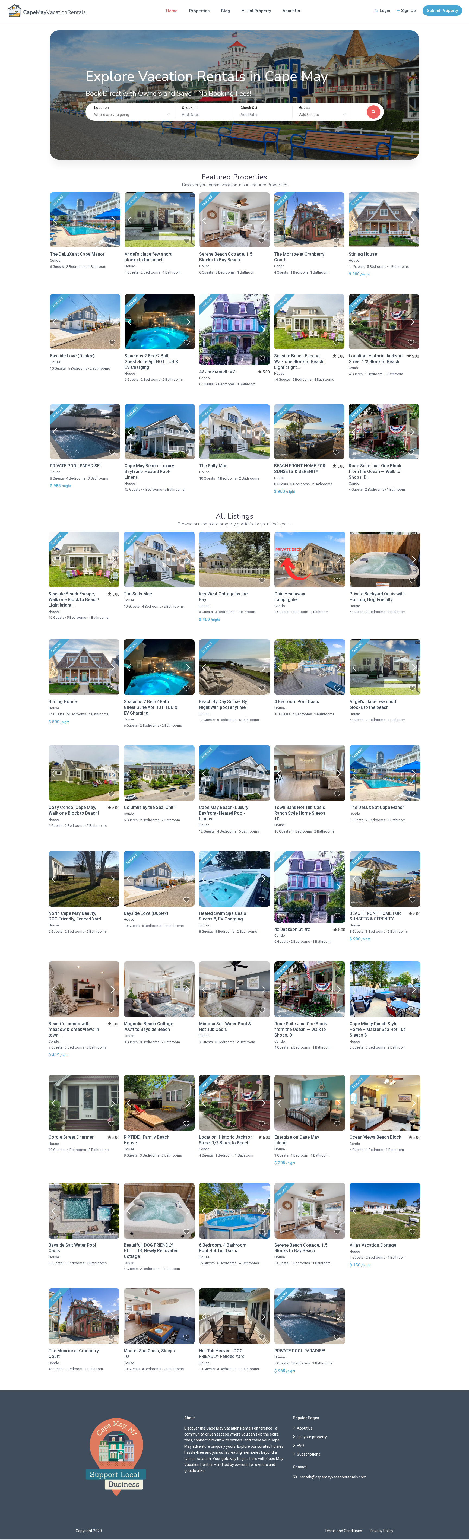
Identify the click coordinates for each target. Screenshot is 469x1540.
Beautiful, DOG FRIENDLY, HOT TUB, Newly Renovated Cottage (151, 1251)
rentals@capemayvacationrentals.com (333, 1477)
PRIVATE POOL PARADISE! (75, 465)
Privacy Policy (381, 1531)
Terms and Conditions (343, 1531)
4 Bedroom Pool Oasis (296, 701)
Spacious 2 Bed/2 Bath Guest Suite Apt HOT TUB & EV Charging (151, 361)
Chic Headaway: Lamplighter (290, 596)
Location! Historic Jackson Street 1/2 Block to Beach (376, 358)
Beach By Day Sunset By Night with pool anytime (223, 704)
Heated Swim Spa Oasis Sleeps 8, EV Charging (222, 916)
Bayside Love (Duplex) (72, 355)
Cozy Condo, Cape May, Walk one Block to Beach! (74, 810)
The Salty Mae (213, 465)
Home (172, 10)
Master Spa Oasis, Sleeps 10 (149, 1353)
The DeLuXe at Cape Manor (77, 254)
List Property (258, 10)
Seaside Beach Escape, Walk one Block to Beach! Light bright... (299, 361)
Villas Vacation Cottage (373, 1245)
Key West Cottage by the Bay (223, 596)
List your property (312, 1437)
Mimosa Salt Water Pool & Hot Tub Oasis (225, 1026)
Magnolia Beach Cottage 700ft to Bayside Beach (148, 1026)
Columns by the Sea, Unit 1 (150, 807)
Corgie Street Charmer (71, 1137)
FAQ (300, 1445)
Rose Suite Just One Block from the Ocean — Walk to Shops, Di (375, 471)
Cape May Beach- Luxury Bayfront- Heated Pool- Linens (149, 471)
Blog (225, 10)
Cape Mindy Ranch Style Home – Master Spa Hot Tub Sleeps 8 (378, 1029)
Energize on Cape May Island (296, 1140)
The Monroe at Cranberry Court (299, 257)
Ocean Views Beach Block (375, 1137)
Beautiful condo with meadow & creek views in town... (74, 1029)
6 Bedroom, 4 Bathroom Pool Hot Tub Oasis (222, 1248)
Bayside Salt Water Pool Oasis (72, 1248)
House (130, 266)
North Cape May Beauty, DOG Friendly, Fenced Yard (75, 916)
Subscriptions (308, 1454)
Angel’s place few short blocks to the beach (148, 257)
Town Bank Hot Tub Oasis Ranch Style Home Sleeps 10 (299, 813)
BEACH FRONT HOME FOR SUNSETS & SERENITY (299, 468)
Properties (199, 10)
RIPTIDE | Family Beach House (146, 1140)
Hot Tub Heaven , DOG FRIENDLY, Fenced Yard (222, 1353)
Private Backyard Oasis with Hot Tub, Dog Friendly (377, 596)
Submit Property (442, 10)
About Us (291, 10)
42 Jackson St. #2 (217, 371)
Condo (55, 260)
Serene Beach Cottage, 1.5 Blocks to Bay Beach (225, 257)
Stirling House (363, 254)
